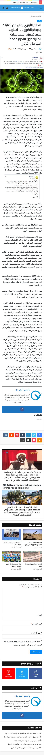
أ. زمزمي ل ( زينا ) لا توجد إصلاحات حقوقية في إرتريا (22, 737)
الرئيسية (37, 16)
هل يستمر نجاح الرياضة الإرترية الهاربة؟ (13, 565)
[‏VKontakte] (5, 435)
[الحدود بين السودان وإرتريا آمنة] (32, 556)
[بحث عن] (3, 8)
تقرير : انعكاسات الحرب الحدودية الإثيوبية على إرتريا (33, 543)
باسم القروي (34, 49)
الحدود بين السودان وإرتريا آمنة (33, 565)
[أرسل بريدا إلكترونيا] (30, 49)
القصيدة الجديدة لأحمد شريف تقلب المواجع (26, 748)
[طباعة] (22, 440)
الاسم (39, 615)
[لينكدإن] (28, 435)
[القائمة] (41, 8)
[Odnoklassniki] (39, 440)
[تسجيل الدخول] (7, 8)
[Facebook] (22, 409)
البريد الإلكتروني (36, 624)
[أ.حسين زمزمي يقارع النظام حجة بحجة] (11, 534)
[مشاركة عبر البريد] (28, 440)
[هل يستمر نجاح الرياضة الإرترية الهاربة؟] (11, 556)
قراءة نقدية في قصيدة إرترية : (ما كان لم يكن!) (24, 744)
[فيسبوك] (39, 435)
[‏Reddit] (11, 435)
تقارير (31, 16)
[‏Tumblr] (22, 435)
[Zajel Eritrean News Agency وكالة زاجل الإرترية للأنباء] (22, 7)
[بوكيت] (34, 440)
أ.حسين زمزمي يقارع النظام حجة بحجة (12, 543)
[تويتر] (34, 435)
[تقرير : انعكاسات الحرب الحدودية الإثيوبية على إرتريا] (32, 534)
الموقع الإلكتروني (36, 633)
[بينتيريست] (17, 435)
